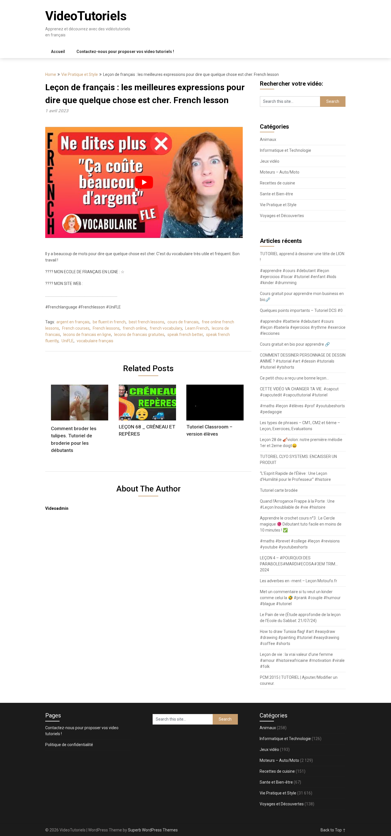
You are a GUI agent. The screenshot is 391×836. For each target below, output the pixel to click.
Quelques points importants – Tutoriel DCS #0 (301, 310)
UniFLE (68, 341)
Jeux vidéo (269, 161)
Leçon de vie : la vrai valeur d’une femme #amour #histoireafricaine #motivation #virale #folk (302, 660)
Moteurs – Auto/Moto (279, 172)
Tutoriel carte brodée (279, 490)
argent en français (73, 322)
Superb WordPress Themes (153, 830)
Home (50, 74)
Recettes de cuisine (277, 183)
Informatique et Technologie (285, 150)
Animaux (268, 139)
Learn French (197, 328)
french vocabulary (166, 328)
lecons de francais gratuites (139, 334)
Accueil (58, 51)
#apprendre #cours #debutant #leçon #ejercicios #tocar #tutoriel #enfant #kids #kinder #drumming (298, 276)
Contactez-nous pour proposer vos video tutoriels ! (125, 51)
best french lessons (146, 322)
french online (135, 328)
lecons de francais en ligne (87, 334)
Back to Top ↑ (333, 830)
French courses (76, 328)
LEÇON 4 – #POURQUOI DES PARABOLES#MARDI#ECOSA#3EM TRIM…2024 (299, 564)
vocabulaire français (95, 341)
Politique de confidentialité (69, 744)
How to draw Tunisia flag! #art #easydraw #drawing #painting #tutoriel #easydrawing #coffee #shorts (299, 637)
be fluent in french (109, 322)
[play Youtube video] (144, 182)
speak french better (185, 334)
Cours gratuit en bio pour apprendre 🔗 (295, 344)
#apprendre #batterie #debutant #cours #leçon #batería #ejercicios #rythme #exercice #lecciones (302, 327)
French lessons (106, 328)
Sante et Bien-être (276, 194)
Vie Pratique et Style (79, 74)
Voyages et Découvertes (282, 215)
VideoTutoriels (86, 16)
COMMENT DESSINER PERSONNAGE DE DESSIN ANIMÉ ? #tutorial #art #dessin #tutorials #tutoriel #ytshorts (302, 361)
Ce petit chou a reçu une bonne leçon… (294, 378)
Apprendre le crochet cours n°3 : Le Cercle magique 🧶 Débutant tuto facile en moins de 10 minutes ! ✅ (300, 524)
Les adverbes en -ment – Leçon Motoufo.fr (298, 581)
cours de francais (183, 322)
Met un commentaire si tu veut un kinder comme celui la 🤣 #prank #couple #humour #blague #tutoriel (300, 597)
